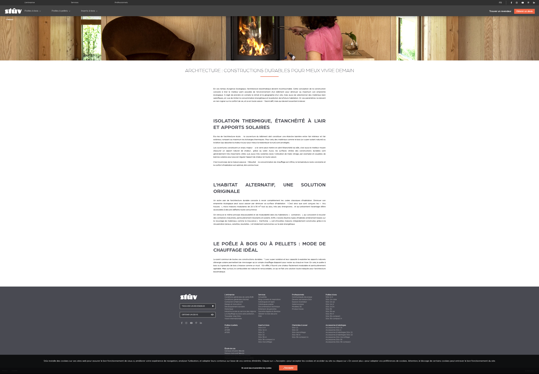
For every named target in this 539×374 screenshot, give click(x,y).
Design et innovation (233, 304)
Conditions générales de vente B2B (239, 297)
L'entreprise (229, 295)
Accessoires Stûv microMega (338, 337)
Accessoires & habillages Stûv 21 (339, 332)
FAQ (260, 316)
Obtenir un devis (524, 11)
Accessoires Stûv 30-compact (338, 342)
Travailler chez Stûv (233, 316)
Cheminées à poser (300, 325)
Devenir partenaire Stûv (302, 299)
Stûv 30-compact (333, 316)
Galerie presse (298, 304)
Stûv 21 (261, 332)
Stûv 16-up (330, 302)
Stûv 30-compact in (266, 340)
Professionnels (121, 2)
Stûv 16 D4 (330, 307)
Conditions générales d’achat (237, 299)
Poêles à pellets (60, 11)
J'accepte (288, 368)
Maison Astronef (234, 353)
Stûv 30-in (262, 337)
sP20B (227, 330)
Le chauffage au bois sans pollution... (240, 314)
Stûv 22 (261, 335)
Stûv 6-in (262, 328)
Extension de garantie (267, 309)
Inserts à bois (88, 11)
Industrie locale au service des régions (240, 311)
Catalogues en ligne (266, 302)
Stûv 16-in (262, 330)
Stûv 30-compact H (334, 319)
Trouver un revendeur (500, 11)
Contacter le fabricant (234, 302)
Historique (229, 309)
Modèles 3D (297, 307)
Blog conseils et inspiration (269, 299)
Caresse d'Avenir (234, 351)
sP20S (227, 332)
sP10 (227, 328)
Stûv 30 (329, 309)
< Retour (9, 19)
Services (74, 2)
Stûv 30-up (330, 311)
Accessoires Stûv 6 (333, 330)
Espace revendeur (299, 302)
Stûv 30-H (330, 314)
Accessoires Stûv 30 (334, 340)
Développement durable (235, 307)
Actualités (262, 297)
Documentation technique (269, 307)
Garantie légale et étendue (269, 311)
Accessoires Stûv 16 (334, 328)
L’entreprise (30, 2)
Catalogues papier (266, 304)
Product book (298, 309)
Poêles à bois (31, 11)
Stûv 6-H (329, 297)
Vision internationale (233, 319)
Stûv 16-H (330, 304)
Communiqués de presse (302, 297)
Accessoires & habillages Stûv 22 (339, 335)
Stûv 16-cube (331, 299)
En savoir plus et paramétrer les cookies (256, 368)
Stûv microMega (265, 342)
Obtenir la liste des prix (267, 314)
